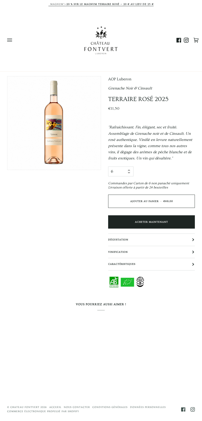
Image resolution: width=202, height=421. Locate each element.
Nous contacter (77, 407)
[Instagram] (192, 409)
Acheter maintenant (151, 221)
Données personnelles (148, 407)
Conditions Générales (110, 407)
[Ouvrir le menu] (14, 40)
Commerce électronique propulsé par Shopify (43, 411)
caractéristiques (121, 264)
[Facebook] (183, 409)
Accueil (55, 407)
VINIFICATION (118, 252)
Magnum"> (101, 4)
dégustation (118, 239)
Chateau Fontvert (24, 407)
